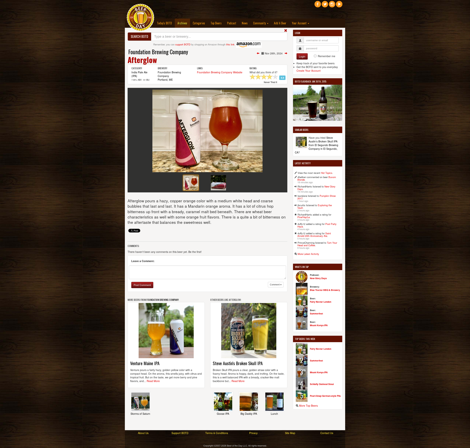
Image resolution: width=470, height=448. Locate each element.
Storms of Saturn (140, 413)
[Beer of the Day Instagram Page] (332, 5)
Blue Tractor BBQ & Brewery (325, 290)
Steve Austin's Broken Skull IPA (238, 363)
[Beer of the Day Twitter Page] (325, 5)
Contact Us (326, 433)
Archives (184, 23)
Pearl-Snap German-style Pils (325, 395)
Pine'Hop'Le (303, 217)
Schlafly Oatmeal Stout (322, 384)
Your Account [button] (299, 23)
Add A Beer (280, 23)
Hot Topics (326, 173)
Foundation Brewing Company (158, 52)
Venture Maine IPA (145, 363)
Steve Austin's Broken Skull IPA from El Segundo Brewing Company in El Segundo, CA (316, 145)
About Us (143, 433)
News (245, 23)
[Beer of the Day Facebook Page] (317, 5)
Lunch (274, 413)
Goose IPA (223, 413)
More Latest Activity (308, 254)
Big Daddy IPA (249, 413)
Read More (153, 381)
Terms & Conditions (216, 433)
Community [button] (260, 23)
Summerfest (316, 313)
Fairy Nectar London (320, 301)
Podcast (231, 23)
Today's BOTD (164, 23)
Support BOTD (179, 433)
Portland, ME (165, 79)
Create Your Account (309, 70)
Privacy (253, 433)
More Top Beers (308, 405)
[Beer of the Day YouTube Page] (339, 5)
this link (230, 44)
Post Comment (142, 285)
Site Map (290, 433)
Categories (199, 23)
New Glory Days (318, 278)
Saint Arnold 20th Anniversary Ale (314, 235)
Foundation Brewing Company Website (219, 72)
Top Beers (216, 23)
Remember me (326, 56)
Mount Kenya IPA (319, 325)
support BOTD (182, 44)
